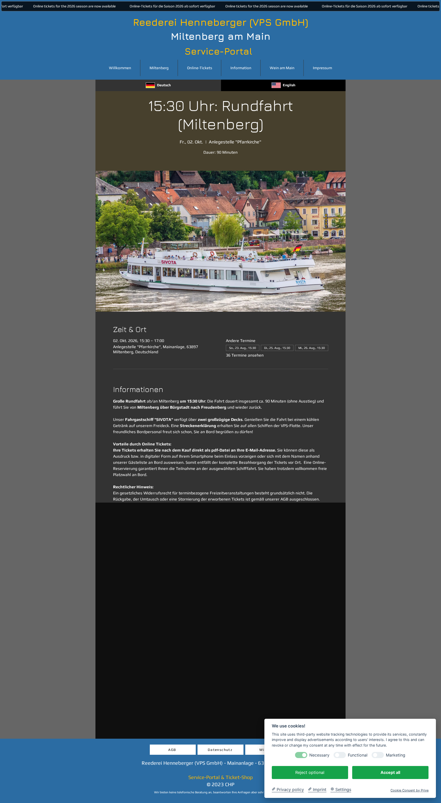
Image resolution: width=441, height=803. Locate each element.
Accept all (390, 772)
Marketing (395, 754)
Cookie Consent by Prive (409, 790)
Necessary (319, 754)
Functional (358, 754)
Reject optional (309, 772)
